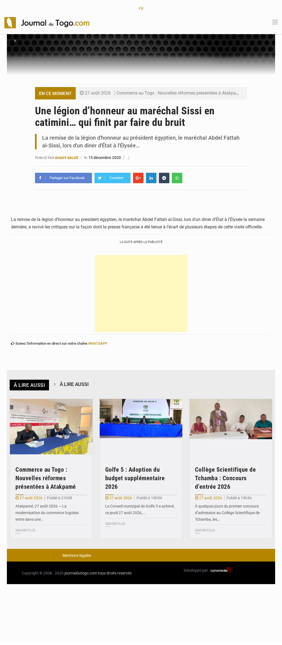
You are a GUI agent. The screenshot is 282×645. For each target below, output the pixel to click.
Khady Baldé (67, 158)
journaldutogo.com (80, 573)
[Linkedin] (151, 178)
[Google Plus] (138, 178)
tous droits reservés (115, 573)
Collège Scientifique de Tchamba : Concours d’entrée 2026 (225, 478)
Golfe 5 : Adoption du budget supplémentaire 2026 (135, 478)
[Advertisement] (141, 293)
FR (141, 8)
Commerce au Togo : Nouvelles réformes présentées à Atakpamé (179, 93)
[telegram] (164, 178)
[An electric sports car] (51, 426)
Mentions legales (77, 555)
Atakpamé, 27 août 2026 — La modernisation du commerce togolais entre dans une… (47, 513)
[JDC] (46, 22)
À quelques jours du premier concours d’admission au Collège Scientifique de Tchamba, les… (227, 513)
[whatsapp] (177, 178)
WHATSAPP (97, 343)
